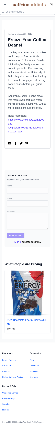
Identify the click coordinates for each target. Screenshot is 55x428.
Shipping (6, 404)
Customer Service (10, 393)
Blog (32, 360)
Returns (5, 410)
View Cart (6, 366)
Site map (34, 377)
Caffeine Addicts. (22, 422)
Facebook (34, 366)
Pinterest (34, 371)
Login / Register (9, 360)
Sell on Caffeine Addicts (12, 377)
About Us (6, 371)
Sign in (17, 242)
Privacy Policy (8, 398)
